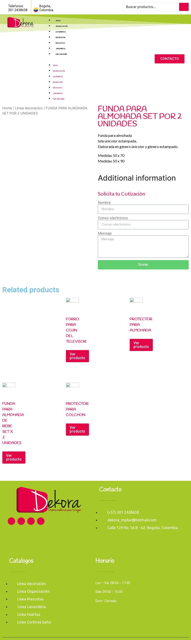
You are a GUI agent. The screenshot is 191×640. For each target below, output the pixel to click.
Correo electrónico (113, 218)
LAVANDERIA (61, 32)
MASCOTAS (60, 43)
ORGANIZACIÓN (62, 26)
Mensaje (105, 233)
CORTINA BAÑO (61, 54)
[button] (95, 59)
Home (7, 108)
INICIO (58, 21)
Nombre (104, 203)
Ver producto (77, 356)
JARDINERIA (60, 49)
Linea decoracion (29, 108)
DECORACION (60, 37)
